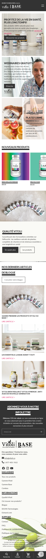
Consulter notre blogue (13, 280)
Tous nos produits (9, 477)
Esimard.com (7, 512)
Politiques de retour (9, 537)
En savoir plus (10, 250)
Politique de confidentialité (12, 529)
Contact (5, 521)
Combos (5, 488)
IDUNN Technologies (10, 509)
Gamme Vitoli (7, 481)
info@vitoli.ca (9, 458)
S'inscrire (9, 86)
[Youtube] (11, 468)
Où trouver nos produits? (12, 501)
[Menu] (42, 5)
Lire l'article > (8, 321)
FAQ (3, 525)
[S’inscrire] (41, 431)
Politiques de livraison (10, 533)
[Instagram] (7, 468)
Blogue (4, 505)
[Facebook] (3, 468)
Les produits (27, 250)
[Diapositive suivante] (41, 169)
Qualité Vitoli (7, 497)
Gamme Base (7, 484)
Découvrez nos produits (15, 38)
